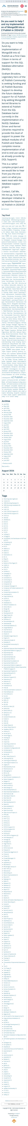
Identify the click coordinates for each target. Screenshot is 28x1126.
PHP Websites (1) (8, 837)
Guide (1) (6, 719)
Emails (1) (6, 634)
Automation (22, 232)
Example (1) (7, 642)
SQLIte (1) (6, 898)
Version (14, 363)
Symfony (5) (7, 943)
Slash (23, 344)
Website (21, 365)
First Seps (21, 277)
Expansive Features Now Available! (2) (14, 648)
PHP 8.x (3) (7, 833)
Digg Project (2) (8, 615)
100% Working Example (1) (11, 503)
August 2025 (7, 423)
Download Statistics (9, 254)
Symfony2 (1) (7, 948)
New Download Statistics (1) (11, 792)
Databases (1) (7, 603)
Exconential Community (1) (11, 644)
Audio (16, 232)
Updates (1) (7, 972)
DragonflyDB (19, 254)
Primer (15, 328)
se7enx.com (14, 1117)
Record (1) (6, 877)
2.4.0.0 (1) (6, 507)
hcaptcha (15, 391)
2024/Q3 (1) (7, 520)
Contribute (16, 244)
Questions (13, 330)
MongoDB (15, 304)
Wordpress (14, 367)
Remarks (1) (7, 887)
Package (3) (7, 839)
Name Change (15, 305)
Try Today (8, 359)
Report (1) (6, 889)
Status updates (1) (9, 935)
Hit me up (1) (7, 733)
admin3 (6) (6, 1001)
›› (6, 466)
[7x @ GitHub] (13, 1)
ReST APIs (13, 332)
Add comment (5, 209)
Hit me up (24, 35)
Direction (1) (7, 619)
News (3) (6, 804)
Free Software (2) (8, 692)
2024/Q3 (13, 38)
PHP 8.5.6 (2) (7, 831)
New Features (8, 311)
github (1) (6, 1065)
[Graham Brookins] (10, 6)
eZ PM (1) (6, 1022)
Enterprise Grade (18, 257)
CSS (11, 236)
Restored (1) (7, 894)
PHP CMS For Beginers (14, 323)
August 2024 (7, 439)
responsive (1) (8, 1080)
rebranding (10, 393)
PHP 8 (10, 319)
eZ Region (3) (7, 1042)
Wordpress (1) (8, 997)
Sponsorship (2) (8, 929)
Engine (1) (6, 638)
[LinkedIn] (7, 1)
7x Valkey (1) (7, 544)
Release (13, 336)
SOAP (23, 338)
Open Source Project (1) (10, 812)
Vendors (8, 363)
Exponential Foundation (12, 267)
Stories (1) (6, 937)
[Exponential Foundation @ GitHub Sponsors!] (11, 1)
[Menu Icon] (26, 6)
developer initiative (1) (10, 1012)
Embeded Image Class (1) (11, 636)
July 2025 (6, 425)
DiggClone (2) (7, 617)
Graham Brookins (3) (9, 717)
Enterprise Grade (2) (9, 640)
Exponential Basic (12, 265)
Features (15, 277)
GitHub (6, 285)
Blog (6, 234)
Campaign (21, 236)
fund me (3, 37)
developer (5, 370)
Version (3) (7, 985)
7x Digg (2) (7, 536)
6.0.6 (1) (6, 524)
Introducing (10, 296)
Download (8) (7, 623)
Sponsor (12, 347)
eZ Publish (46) (8, 1026)
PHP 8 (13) (6, 821)
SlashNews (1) (7, 921)
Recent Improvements (12, 334)
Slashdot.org (7, 1100)
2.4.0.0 (5, 222)
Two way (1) (7, 970)
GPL (16, 283)
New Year (10, 313)
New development (18, 313)
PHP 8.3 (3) (7, 825)
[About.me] (25, 1)
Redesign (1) (7, 879)
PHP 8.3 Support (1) (9, 827)
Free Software (10, 281)
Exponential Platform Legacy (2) (12, 665)
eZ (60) (5, 1020)
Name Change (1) (8, 779)
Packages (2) (7, 841)
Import (15, 292)
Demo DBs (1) (7, 607)
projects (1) (7, 1074)
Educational (10, 255)
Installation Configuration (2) (12, 748)
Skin (20, 344)
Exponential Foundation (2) (11, 661)
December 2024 (8, 433)
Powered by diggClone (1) (11, 852)
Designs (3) (7, 611)
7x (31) (5, 532)
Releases (19, 336)
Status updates (16, 349)
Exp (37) (6, 646)
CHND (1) (6, 565)
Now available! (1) (8, 806)
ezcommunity (8, 389)
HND (22, 287)
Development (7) (8, 613)
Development (6, 249)
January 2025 (7, 431)
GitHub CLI (20, 285)
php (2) (6, 1069)
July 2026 (6, 404)
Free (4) (6, 688)
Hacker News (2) (8, 725)
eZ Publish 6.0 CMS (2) (10, 1031)
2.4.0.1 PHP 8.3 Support (18, 222)
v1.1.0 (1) (6, 1090)
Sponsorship (19, 347)
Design (18, 247)
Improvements (10, 294)
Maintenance (19, 302)
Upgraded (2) (7, 976)
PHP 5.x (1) (7, 817)
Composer (7, 240)
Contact (13, 35)
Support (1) (7, 941)
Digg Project (15, 249)
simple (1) (6, 1084)
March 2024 (7, 444)
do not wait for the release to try (11, 372)
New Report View (18, 311)
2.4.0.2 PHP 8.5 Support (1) (11, 513)
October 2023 (7, 452)
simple (9, 394)
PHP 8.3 (20, 319)
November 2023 (8, 450)
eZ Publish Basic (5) (9, 1033)
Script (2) (6, 904)
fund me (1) (7, 1061)
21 (18, 485)
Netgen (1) (7, 781)
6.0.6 (10, 226)
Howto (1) (6, 740)
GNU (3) (6, 702)
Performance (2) (8, 848)
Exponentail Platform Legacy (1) (12, 650)
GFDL (9, 283)
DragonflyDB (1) (8, 627)
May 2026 (6, 406)
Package (8, 324)
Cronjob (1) (7, 600)
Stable (8, 349)
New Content (12, 307)
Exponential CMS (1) (9, 659)
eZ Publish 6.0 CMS (12, 380)
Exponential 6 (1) (8, 655)
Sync (8, 353)
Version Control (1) (9, 987)
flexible (21, 389)
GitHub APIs (13, 285)
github (10, 391)
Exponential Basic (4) (9, 657)
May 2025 (6, 427)
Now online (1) (8, 808)
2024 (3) (6, 517)
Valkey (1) (6, 979)
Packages (14, 324)
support (14, 394)
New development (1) (10, 802)
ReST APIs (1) (7, 869)
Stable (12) (7, 933)
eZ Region (7, 386)
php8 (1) (6, 1072)
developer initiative (11, 37)
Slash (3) (6, 916)
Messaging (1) (8, 771)
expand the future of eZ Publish (14, 386)
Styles (3, 351)
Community (16, 238)
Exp (21, 259)
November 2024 (8, 435)
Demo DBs (12, 247)
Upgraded (9, 361)
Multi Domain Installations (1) (12, 777)
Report (6, 338)
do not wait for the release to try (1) (14, 1016)
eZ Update (14, 386)
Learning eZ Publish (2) (10, 760)
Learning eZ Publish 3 (17, 300)
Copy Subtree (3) (8, 596)
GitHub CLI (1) (7, 712)
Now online (16, 315)
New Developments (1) (10, 789)
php (19, 391)
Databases (18, 245)
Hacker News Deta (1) (10, 727)
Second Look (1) (8, 910)
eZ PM (17, 374)
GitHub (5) (6, 708)
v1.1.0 (7, 396)
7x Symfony (16, 230)
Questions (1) (7, 862)
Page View (21, 324)
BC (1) (5, 557)
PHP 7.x (5, 319)
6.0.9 (20, 226)
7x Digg (8, 228)
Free (11, 279)
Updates (20, 359)
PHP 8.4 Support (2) (9, 829)
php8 (23, 391)
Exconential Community (12, 259)
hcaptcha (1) (7, 1067)
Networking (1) (8, 783)
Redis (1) (6, 881)
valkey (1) (6, 1094)
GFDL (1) (6, 700)
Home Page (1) (8, 735)
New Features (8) (8, 794)
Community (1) (8, 580)
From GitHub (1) (8, 694)
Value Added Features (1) (10, 981)
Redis (7, 336)
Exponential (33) (8, 652)
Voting (16, 365)
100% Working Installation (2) (12, 505)
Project (7, 330)
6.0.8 (17, 226)
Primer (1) (6, 856)
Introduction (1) (8, 752)
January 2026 (7, 414)
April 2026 (6, 408)
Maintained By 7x (10, 302)
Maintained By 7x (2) (9, 767)
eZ (14, 374)
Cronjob (11, 245)
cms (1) (6, 1006)
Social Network (21, 345)
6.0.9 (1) (6, 530)
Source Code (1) (8, 925)
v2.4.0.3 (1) (6, 1092)
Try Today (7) (7, 968)
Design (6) (6, 609)
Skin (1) (6, 914)
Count (7, 245)
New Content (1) (8, 785)
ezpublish (15, 389)
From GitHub (18, 281)
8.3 (4, 232)
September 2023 (8, 454)
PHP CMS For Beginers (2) (11, 835)
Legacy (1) (6, 765)
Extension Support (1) (10, 677)
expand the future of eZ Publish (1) (13, 1049)
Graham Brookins (10, 287)
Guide (18, 287)
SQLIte (4, 340)
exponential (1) (8, 1051)
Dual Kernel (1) (8, 630)
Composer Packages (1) (10, 586)
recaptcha (16, 393)
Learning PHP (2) (8, 758)
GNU (12, 283)
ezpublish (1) (7, 1057)
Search (24, 342)
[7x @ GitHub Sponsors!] (9, 1)
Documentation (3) (9, 621)
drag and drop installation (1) (12, 1018)
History (10, 290)
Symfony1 (20, 351)
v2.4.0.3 (12, 396)
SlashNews (13, 345)
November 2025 (8, 419)
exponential (22, 387)
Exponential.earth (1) (9, 673)
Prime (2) (6, 854)
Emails (16, 255)
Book (9, 234)
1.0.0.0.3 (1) (7, 501)
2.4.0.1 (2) (6, 509)
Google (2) (6, 715)
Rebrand (19, 332)
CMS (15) (6, 567)
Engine (10, 257)
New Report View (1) (9, 796)
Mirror (9, 304)
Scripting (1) (7, 906)
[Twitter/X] (20, 1)
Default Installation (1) (10, 605)
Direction (6, 251)
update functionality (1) (10, 1088)
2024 (21, 223)
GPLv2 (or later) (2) (9, 706)
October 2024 (7, 437)
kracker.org (7, 16)
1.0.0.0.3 (17, 218)
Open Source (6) (8, 810)
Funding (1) (7, 698)
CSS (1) (5, 569)
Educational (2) (8, 632)
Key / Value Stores (8, 298)
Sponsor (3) (7, 927)
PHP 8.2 (15, 319)
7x (18, 13)
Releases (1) (7, 885)
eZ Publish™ (17, 1113)
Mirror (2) (6, 773)
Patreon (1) (7, 846)
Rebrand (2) (7, 871)
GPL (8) (6, 704)
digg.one (22, 370)
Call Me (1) (6, 571)
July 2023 (6, 458)
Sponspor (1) (7, 931)
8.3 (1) (5, 546)
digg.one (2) (7, 1014)
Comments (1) (7, 578)
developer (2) (7, 1010)
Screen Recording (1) (9, 902)
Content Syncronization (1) (11, 592)
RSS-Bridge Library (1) (10, 866)
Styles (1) (6, 939)
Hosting (5, 292)
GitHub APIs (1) (8, 710)
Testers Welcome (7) (9, 956)
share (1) (6, 1082)
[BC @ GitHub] (16, 1)
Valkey (15, 361)
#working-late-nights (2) (10, 499)
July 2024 (6, 441)
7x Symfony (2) (8, 542)
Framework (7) (8, 685)
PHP (19, 317)
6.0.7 (13, 226)
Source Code (5, 347)
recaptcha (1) (7, 1078)
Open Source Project (11, 317)
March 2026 (7, 410)
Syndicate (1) (7, 952)
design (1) (6, 1008)
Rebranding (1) (8, 873)
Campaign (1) (7, 573)
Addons (8, 232)
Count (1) (6, 598)
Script (13, 342)
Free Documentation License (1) (12, 690)
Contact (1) (7, 590)
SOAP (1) (6, 896)
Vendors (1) (7, 983)
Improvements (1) (9, 746)
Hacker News (7, 289)
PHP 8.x (4, 323)
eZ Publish (17, 377)
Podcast (16, 326)
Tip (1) (5, 966)
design (23, 369)
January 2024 (7, 446)
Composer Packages (16, 240)
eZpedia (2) (7, 1047)
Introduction (18, 296)
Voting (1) (6, 991)
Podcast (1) (7, 850)
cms (20, 369)
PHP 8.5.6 (22, 321)
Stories (23, 349)
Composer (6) (7, 584)
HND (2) (6, 721)
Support (8, 351)
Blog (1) (6, 559)
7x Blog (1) (7, 534)
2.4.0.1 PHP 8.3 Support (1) (11, 511)
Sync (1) (6, 950)
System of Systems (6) (10, 954)
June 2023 (6, 460)
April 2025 (6, 429)
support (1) (7, 1086)
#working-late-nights (8, 218)
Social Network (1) (9, 923)
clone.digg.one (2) (8, 1003)
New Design (20, 307)
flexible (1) (6, 1059)
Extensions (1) (7, 679)
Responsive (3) (8, 891)
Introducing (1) (8, 750)
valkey (16, 396)
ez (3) (5, 1053)
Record (21, 334)
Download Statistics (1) (10, 625)
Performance (9, 326)
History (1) (6, 731)
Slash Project (5, 345)
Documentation (14, 251)
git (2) (5, 1063)
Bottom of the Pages (18, 234)
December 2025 (8, 416)
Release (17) (7, 883)
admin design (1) (8, 999)
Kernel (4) (6, 754)
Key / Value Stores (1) (10, 756)
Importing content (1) (10, 744)
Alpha (12, 232)
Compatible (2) (8, 582)
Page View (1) (7, 844)
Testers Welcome (11, 355)
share (5, 394)
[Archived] (21, 1100)
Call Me (18, 35)
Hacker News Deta (17, 289)
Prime (11, 328)
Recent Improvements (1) (11, 875)
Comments (9, 238)
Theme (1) (6, 960)
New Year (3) (7, 800)
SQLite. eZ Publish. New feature (15, 340)
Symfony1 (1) (7, 946)
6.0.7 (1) (6, 526)
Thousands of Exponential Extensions (15, 357)
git (6, 391)
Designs (23, 247)
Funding (4, 283)
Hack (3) (6, 723)
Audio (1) (6, 553)
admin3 (6, 369)
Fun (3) (5, 696)
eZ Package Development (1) (12, 1024)
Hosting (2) (7, 737)
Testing (20, 355)
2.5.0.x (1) (6, 515)
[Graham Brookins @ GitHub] (18, 1)
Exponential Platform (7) (10, 663)
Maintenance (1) (8, 769)
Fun (24, 281)
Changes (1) (7, 575)
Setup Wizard (14, 344)
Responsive (12, 338)
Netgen (22, 305)
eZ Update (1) (7, 1045)
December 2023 (8, 448)
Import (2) (6, 742)
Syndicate (13, 353)
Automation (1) (8, 555)
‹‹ (7, 463)
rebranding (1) (8, 1076)
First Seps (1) (7, 683)
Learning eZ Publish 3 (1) (11, 762)
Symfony (14, 351)
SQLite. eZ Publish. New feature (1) (13, 900)
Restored (18, 338)
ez (2, 389)
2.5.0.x (17, 223)
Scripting (18, 342)
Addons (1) (7, 548)
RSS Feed (19, 330)
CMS (7, 236)
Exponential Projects (17, 273)
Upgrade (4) (7, 974)
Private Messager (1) (9, 858)
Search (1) (6, 908)
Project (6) (6, 860)
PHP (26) (6, 814)
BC (3, 234)
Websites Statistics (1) (10, 995)
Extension (14, 275)
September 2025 (8, 421)
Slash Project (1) (8, 918)
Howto (11, 292)
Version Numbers (8, 365)
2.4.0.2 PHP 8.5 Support (8, 223)
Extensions (9, 277)
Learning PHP (18, 298)
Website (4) (7, 993)
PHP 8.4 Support (14, 321)
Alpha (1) (6, 550)
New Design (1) (8, 787)
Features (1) (7, 681)
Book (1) (6, 561)
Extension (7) (7, 675)
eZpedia (20, 386)
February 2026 (8, 412)
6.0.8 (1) (6, 528)
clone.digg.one (13, 369)
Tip (3, 359)
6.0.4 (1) (6, 522)
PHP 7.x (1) (7, 819)
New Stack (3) (7, 798)
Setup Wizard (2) (8, 912)
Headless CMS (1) (8, 729)
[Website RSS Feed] (22, 1)
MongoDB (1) (7, 775)
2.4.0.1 (9, 222)
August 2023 (7, 456)
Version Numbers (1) (9, 989)
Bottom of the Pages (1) (10, 563)
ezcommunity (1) (8, 1055)
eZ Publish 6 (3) (8, 1028)
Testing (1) (7, 958)
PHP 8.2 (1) (7, 823)
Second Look (5, 344)
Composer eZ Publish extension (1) (13, 588)
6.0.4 (6, 226)
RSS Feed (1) (7, 864)
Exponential (16, 263)
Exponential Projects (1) (10, 671)
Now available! (8, 315)
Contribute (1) (7, 594)
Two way (14, 359)
